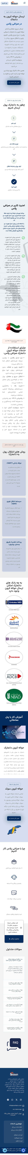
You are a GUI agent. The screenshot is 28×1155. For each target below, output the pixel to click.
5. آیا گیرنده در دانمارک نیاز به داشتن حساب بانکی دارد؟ (13, 1005)
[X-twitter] (17, 1100)
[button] (24, 3)
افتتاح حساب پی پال (16, 1130)
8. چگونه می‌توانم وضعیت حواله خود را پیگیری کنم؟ (14, 1028)
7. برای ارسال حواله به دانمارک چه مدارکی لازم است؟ (15, 1020)
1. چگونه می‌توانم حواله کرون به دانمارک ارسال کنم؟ (13, 959)
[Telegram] (8, 1100)
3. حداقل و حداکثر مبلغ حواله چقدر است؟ (15, 990)
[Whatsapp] (12, 1100)
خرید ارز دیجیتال (18, 1135)
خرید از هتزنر (19, 1141)
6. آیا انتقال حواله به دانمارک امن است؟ (13, 1012)
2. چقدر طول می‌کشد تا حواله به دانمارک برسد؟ (15, 983)
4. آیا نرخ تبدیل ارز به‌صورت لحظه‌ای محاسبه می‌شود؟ (14, 998)
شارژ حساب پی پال (17, 1127)
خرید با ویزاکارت (18, 1138)
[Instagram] (21, 1100)
